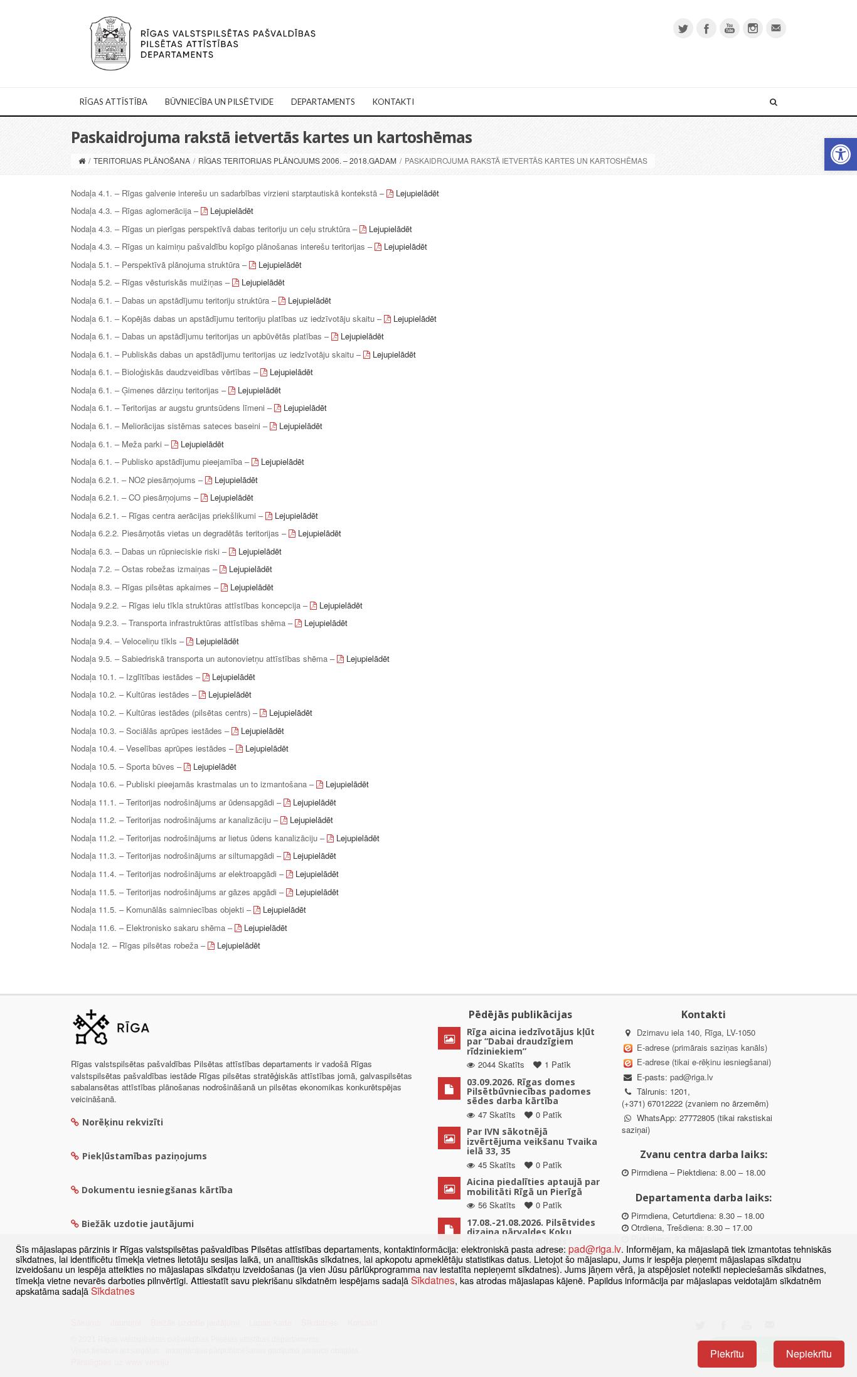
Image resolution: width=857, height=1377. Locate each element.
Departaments (323, 102)
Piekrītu (727, 1353)
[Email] (776, 28)
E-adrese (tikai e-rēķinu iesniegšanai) (702, 1062)
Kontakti (393, 102)
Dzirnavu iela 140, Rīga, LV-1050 (696, 1032)
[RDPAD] (202, 42)
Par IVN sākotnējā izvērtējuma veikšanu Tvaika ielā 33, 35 (532, 1141)
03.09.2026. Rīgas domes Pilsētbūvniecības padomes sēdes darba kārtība (529, 1091)
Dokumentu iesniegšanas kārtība (157, 1190)
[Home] (81, 160)
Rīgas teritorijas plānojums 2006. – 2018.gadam (297, 160)
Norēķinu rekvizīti (122, 1122)
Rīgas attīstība (113, 102)
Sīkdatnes (433, 1280)
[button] (840, 154)
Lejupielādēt (417, 193)
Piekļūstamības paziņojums (144, 1156)
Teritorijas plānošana (141, 160)
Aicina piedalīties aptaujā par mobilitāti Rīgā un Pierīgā (533, 1186)
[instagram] (753, 28)
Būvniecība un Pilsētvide (219, 102)
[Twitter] (683, 28)
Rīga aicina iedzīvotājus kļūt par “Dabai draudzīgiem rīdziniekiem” (531, 1041)
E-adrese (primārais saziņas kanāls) (702, 1047)
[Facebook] (706, 28)
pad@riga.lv (691, 1077)
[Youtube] (730, 28)
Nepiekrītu (809, 1353)
